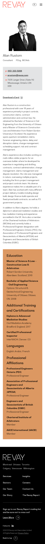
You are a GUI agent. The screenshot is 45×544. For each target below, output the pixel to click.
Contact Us (28, 489)
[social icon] (13, 526)
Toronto (26, 464)
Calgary (7, 468)
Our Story (7, 495)
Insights (26, 476)
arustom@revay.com (18, 75)
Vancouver (17, 468)
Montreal (7, 464)
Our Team (7, 489)
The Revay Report (31, 495)
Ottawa (16, 464)
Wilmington (28, 468)
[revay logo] (14, 5)
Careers (26, 482)
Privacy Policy (23, 533)
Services (7, 476)
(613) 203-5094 (15, 71)
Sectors (7, 482)
